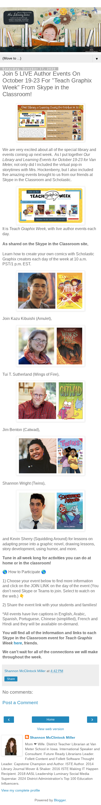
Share (11, 679)
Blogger (60, 800)
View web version (50, 729)
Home (51, 719)
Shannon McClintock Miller (52, 737)
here (18, 643)
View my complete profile (20, 790)
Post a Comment (20, 702)
